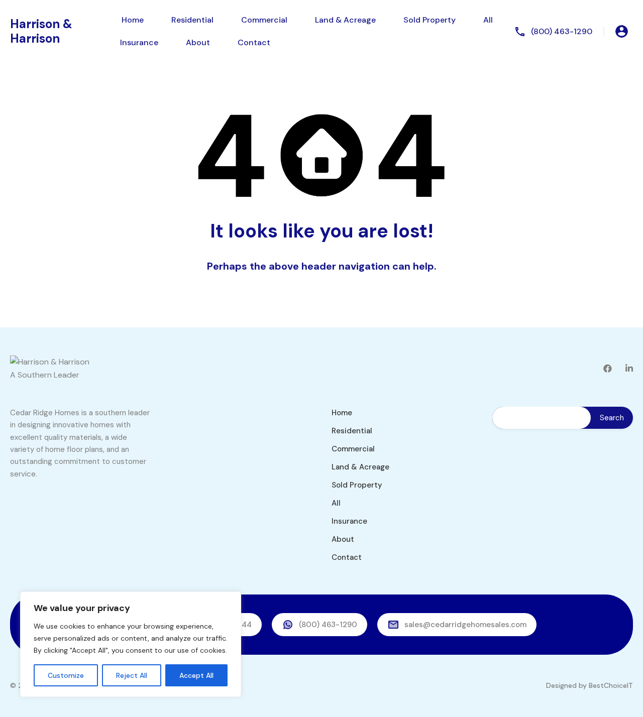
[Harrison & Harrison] (49, 362)
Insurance (139, 42)
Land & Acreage (345, 20)
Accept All (196, 675)
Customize (66, 675)
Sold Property (429, 20)
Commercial (264, 20)
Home (133, 20)
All (488, 20)
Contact (254, 42)
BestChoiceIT (611, 685)
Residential (192, 20)
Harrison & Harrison (41, 31)
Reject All (131, 675)
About (198, 42)
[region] (130, 644)
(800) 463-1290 (561, 31)
